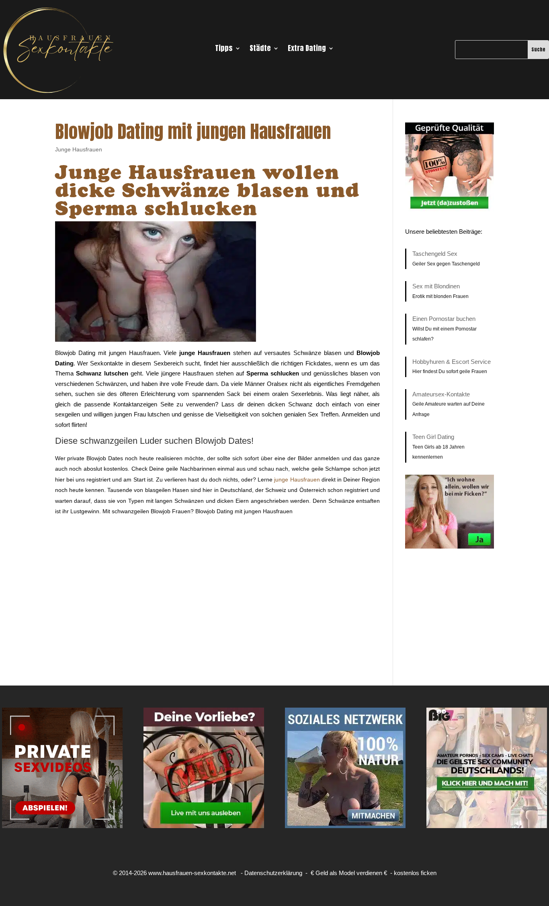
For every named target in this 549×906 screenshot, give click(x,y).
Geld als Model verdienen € (351, 872)
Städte (260, 49)
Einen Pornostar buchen (443, 318)
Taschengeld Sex (434, 253)
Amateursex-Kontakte (441, 394)
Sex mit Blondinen (436, 286)
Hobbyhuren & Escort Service (451, 361)
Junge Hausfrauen (78, 149)
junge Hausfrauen (297, 479)
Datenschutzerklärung (273, 872)
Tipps (224, 49)
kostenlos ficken (415, 872)
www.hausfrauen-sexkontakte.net (192, 872)
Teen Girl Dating (433, 436)
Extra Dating (307, 49)
